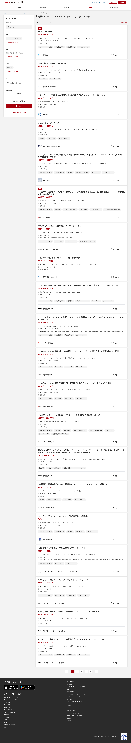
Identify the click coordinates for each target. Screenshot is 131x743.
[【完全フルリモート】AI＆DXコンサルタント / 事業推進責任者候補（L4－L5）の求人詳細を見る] (81, 429)
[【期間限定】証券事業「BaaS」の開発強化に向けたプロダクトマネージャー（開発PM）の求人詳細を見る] (81, 496)
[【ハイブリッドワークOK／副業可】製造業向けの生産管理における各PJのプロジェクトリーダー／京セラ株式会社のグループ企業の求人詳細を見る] (81, 168)
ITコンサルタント (21, 13)
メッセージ (67, 7)
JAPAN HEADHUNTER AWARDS (75, 701)
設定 (68, 689)
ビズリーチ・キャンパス (9, 712)
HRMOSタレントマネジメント (11, 699)
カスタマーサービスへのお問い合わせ (76, 686)
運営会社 (69, 718)
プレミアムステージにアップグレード (76, 694)
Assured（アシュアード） (10, 724)
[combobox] (19, 83)
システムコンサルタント (33, 13)
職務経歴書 (43, 7)
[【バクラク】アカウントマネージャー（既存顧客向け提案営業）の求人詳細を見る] (81, 528)
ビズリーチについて (72, 681)
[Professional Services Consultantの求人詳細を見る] (81, 75)
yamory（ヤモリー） (9, 722)
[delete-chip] (20, 38)
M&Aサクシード (7, 717)
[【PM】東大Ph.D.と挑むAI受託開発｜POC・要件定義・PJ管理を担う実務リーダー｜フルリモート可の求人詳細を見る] (81, 297)
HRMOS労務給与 (8, 709)
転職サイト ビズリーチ (8, 13)
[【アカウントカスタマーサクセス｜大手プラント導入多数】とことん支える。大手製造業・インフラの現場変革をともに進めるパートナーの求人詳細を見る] (81, 204)
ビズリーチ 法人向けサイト (73, 713)
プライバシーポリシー (72, 708)
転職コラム (69, 699)
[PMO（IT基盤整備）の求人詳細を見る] (81, 42)
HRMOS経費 (7, 707)
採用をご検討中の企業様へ (98, 2)
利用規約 (69, 705)
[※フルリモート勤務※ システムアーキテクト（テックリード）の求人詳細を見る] (81, 592)
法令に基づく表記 (71, 710)
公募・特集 (115, 7)
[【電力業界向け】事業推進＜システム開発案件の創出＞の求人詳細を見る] (81, 267)
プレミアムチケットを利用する (74, 696)
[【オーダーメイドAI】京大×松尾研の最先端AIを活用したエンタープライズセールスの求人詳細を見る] (81, 105)
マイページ (18, 7)
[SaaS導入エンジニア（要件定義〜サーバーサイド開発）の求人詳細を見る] (81, 238)
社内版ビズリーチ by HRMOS (11, 697)
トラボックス (7, 719)
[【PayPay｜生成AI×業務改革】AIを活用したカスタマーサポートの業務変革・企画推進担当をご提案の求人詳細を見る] (81, 363)
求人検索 (91, 7)
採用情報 (69, 720)
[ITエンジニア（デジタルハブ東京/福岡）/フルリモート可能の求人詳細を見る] (81, 560)
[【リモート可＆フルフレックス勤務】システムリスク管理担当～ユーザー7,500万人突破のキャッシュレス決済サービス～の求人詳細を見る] (81, 330)
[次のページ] (96, 671)
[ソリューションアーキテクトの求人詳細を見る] (81, 135)
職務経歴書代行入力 (72, 691)
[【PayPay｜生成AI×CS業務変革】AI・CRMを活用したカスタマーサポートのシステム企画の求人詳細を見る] (81, 395)
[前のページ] (66, 671)
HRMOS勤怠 (7, 704)
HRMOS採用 (7, 702)
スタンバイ (6, 727)
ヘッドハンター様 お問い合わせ (74, 715)
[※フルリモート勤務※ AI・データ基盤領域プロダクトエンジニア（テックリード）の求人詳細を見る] (81, 651)
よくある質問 (70, 684)
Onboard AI (6, 714)
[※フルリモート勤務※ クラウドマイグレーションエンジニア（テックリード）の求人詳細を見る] (81, 621)
